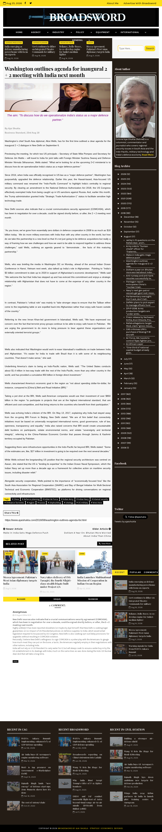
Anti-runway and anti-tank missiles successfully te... (139, 277)
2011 (123, 423)
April (126, 373)
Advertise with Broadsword (140, 3)
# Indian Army (67, 499)
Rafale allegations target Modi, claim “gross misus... (139, 324)
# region (30, 503)
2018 (123, 213)
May (126, 368)
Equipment (105, 32)
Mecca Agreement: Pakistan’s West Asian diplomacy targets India (98, 49)
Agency (38, 32)
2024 (124, 183)
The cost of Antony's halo (33, 802)
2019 (123, 208)
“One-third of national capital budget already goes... (137, 350)
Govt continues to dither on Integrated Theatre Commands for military (44, 49)
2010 (123, 428)
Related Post (15, 543)
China (45, 554)
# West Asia (96, 503)
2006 (124, 447)
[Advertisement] (135, 486)
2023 (124, 188)
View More (106, 543)
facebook (93, 599)
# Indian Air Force (50, 499)
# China (15, 499)
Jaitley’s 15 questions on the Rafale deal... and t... (140, 241)
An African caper (134, 344)
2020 (124, 203)
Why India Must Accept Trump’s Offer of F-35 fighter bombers (87, 783)
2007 (124, 443)
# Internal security (100, 499)
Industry (61, 32)
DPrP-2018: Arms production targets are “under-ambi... (138, 311)
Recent (120, 572)
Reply (15, 661)
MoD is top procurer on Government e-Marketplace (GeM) (36, 770)
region (8, 554)
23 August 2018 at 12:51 (23, 615)
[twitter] (30, 3)
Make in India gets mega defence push (138, 256)
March (127, 378)
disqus (57, 599)
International (132, 32)
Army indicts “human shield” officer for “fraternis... (137, 249)
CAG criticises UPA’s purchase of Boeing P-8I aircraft (138, 332)
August (128, 236)
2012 (123, 418)
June (126, 363)
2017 (123, 394)
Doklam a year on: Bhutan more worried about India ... (139, 271)
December (129, 217)
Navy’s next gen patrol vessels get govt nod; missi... (140, 292)
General (80, 40)
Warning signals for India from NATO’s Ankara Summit (141, 648)
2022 (124, 193)
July (126, 359)
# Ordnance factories (14, 503)
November (129, 221)
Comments (151, 572)
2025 (124, 179)
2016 (123, 399)
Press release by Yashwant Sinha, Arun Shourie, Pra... (140, 318)
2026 (124, 174)
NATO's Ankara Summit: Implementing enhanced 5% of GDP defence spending (36, 741)
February (129, 383)
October (128, 226)
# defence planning (31, 499)
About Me (112, 3)
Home (21, 32)
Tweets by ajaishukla (125, 521)
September (130, 231)
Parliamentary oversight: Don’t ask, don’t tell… (139, 298)
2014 (123, 408)
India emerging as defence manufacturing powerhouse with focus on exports (16, 50)
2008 (124, 438)
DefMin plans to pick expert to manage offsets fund (140, 304)
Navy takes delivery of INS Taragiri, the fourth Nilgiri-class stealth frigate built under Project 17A (55, 582)
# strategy (68, 503)
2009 (124, 433)
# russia (41, 503)
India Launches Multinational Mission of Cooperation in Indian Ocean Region (94, 580)
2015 (123, 403)
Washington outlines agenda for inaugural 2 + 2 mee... (139, 264)
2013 (123, 413)
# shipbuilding (54, 503)
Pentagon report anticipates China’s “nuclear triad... (136, 284)
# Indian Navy (82, 499)
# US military (82, 503)
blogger (21, 599)
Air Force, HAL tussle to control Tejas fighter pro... (139, 339)
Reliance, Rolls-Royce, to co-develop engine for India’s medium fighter (70, 50)
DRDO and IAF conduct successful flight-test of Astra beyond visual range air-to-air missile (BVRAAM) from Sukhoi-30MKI (87, 802)
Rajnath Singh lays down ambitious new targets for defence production (138, 780)
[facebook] (25, 3)
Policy (83, 32)
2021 (123, 198)
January (128, 388)
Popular (135, 572)
